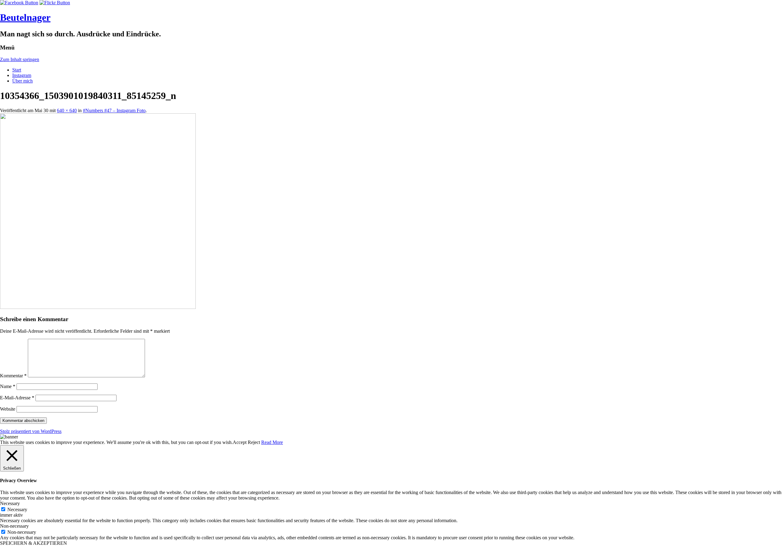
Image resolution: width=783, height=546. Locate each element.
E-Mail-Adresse (17, 397)
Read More (272, 442)
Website (7, 409)
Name (7, 386)
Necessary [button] (10, 503)
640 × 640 (67, 110)
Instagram (21, 75)
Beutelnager (25, 17)
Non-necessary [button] (14, 526)
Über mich (22, 80)
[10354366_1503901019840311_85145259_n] (98, 307)
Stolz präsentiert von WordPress (30, 431)
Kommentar (13, 375)
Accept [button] (240, 442)
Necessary (17, 509)
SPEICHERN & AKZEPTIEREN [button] (33, 543)
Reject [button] (254, 442)
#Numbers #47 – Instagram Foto (114, 110)
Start (16, 69)
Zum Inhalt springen (19, 59)
